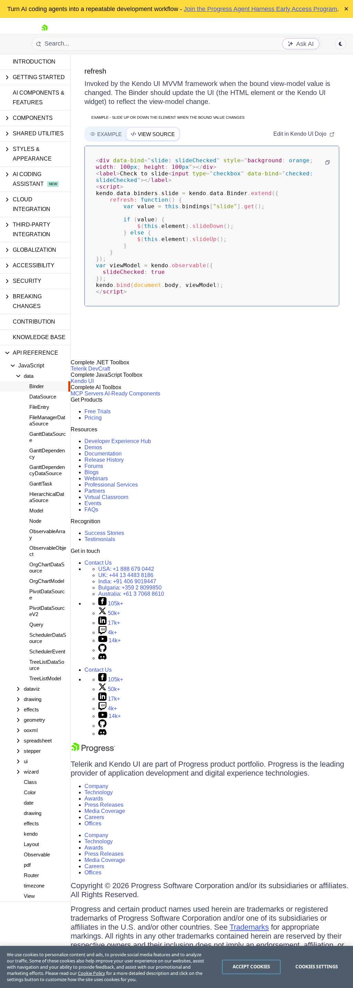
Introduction (34, 62)
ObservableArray (47, 534)
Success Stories (104, 533)
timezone (34, 886)
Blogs (91, 472)
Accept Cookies (251, 966)
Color (30, 792)
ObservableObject (47, 551)
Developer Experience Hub (117, 441)
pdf (27, 865)
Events (92, 503)
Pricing (93, 418)
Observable (37, 854)
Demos (93, 447)
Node (35, 521)
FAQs (91, 509)
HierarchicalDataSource (46, 497)
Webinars (96, 478)
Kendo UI (82, 381)
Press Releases (103, 805)
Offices (92, 823)
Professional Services (111, 485)
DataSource (42, 397)
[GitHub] (102, 650)
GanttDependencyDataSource (47, 470)
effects (31, 823)
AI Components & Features (38, 97)
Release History (104, 460)
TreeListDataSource (46, 665)
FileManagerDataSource (47, 420)
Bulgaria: (130, 588)
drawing (32, 813)
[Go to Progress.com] (93, 751)
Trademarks (249, 927)
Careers (94, 817)
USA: (126, 569)
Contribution (34, 322)
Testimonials (99, 539)
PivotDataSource (47, 594)
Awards (93, 799)
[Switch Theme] (340, 43)
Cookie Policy (91, 973)
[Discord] (102, 658)
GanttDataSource (47, 437)
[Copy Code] (327, 162)
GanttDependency (47, 454)
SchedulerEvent (47, 651)
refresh (95, 71)
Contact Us (98, 563)
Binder (36, 386)
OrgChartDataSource (46, 568)
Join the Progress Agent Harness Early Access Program (260, 9)
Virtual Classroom (106, 497)
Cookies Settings (316, 966)
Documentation (103, 454)
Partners (94, 491)
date (28, 803)
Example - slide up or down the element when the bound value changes (167, 117)
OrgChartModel (46, 581)
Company (96, 786)
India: (127, 581)
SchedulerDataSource (47, 638)
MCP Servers (87, 393)
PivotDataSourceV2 (47, 611)
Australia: (131, 594)
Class (30, 782)
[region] (176, 967)
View (29, 896)
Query (36, 624)
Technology (98, 792)
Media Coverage (104, 811)
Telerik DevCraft (90, 369)
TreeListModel (45, 678)
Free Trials (97, 411)
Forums (93, 466)
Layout (31, 844)
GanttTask (40, 484)
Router (31, 875)
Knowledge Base (39, 337)
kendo (31, 834)
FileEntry (39, 407)
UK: (125, 575)
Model (36, 511)
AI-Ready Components (132, 393)
